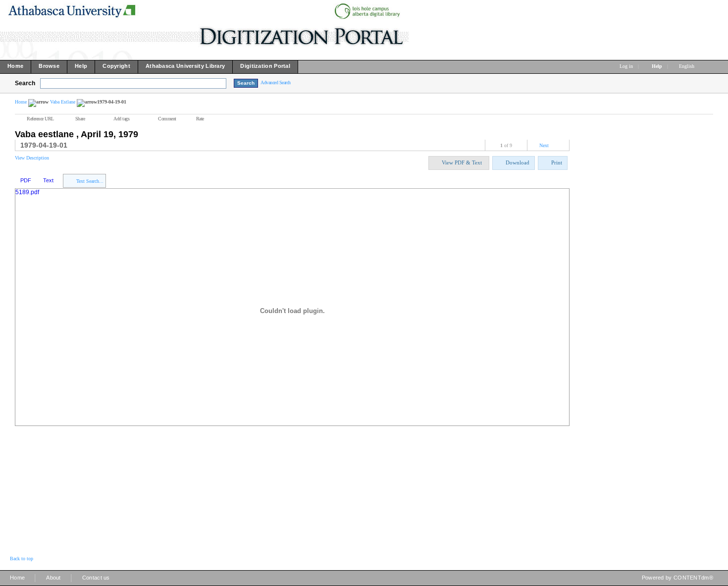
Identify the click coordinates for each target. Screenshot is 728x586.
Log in (626, 66)
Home (21, 102)
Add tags (121, 118)
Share (80, 118)
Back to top (21, 558)
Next (544, 145)
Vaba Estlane (62, 102)
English (687, 66)
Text (48, 180)
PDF (25, 180)
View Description (32, 157)
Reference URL (40, 118)
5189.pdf (27, 192)
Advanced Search (275, 82)
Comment (167, 118)
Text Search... (90, 181)
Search (25, 83)
